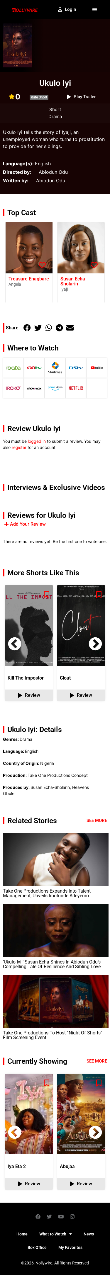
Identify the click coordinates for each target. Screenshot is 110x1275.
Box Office (37, 1247)
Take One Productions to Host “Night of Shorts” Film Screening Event (52, 1035)
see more (97, 1061)
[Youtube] (61, 1216)
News (89, 1234)
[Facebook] (38, 1216)
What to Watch (52, 1234)
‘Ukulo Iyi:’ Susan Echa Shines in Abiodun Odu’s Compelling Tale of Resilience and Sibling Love (52, 964)
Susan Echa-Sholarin (73, 281)
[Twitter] (49, 1216)
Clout (65, 678)
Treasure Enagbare (29, 279)
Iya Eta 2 (17, 1166)
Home (22, 1234)
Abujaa (67, 1166)
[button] (95, 9)
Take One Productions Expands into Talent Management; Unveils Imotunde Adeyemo (47, 893)
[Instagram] (72, 1216)
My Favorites (70, 1247)
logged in (37, 441)
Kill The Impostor (26, 678)
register (19, 447)
